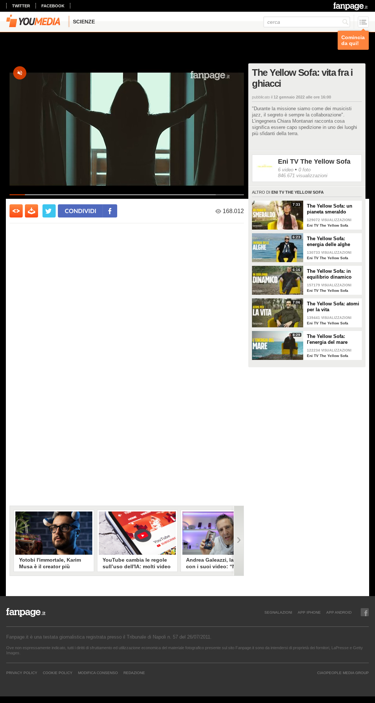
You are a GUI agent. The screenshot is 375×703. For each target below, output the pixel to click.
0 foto (304, 169)
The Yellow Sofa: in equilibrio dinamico (329, 274)
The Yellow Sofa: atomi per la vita (333, 306)
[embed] (16, 210)
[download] (31, 210)
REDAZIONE (134, 672)
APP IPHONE (309, 612)
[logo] (351, 6)
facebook (52, 6)
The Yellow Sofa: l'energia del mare (327, 339)
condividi (80, 210)
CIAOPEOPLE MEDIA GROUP (343, 672)
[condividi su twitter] (49, 210)
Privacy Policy (21, 672)
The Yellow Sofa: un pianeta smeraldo (329, 209)
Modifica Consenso (98, 672)
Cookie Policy (58, 672)
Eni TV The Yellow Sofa (314, 161)
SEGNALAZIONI (278, 612)
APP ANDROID (339, 612)
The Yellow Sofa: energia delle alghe (328, 241)
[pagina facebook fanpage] (365, 612)
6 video (285, 169)
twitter (21, 6)
